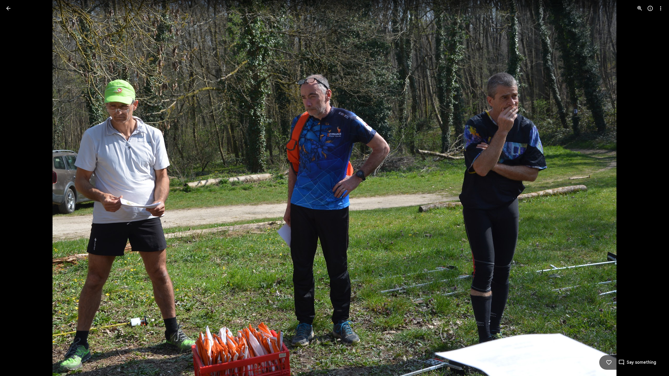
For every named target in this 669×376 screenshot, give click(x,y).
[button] (14, 188)
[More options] (660, 8)
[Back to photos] (8, 8)
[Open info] (650, 8)
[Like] (609, 362)
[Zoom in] (640, 8)
